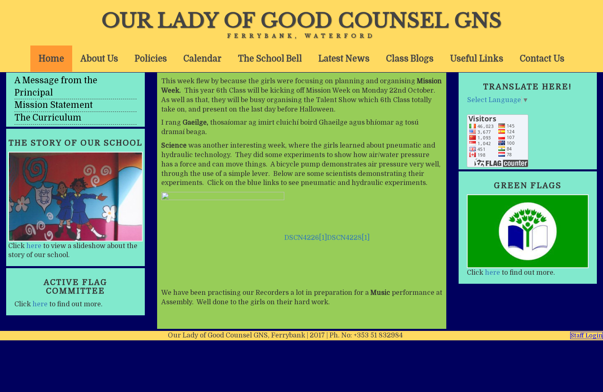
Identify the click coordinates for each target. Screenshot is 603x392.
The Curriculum (48, 118)
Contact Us (542, 59)
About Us (99, 59)
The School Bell (270, 59)
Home (51, 59)
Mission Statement (53, 105)
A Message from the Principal (55, 86)
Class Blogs (410, 59)
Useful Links (476, 59)
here (33, 246)
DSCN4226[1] (305, 238)
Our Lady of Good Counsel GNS (301, 20)
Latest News (344, 59)
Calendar (202, 59)
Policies (151, 59)
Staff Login (587, 335)
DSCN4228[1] (348, 238)
